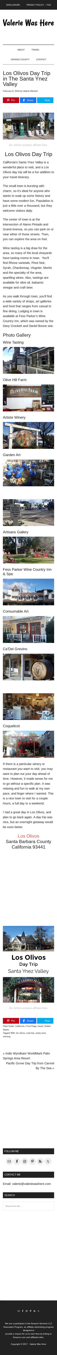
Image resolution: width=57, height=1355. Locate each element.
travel (40, 1026)
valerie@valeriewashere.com (31, 1183)
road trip (30, 1033)
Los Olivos (28, 836)
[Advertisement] (28, 1109)
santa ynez (40, 1033)
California (19, 1026)
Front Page (31, 1026)
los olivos (20, 1033)
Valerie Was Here (28, 22)
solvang (6, 1036)
